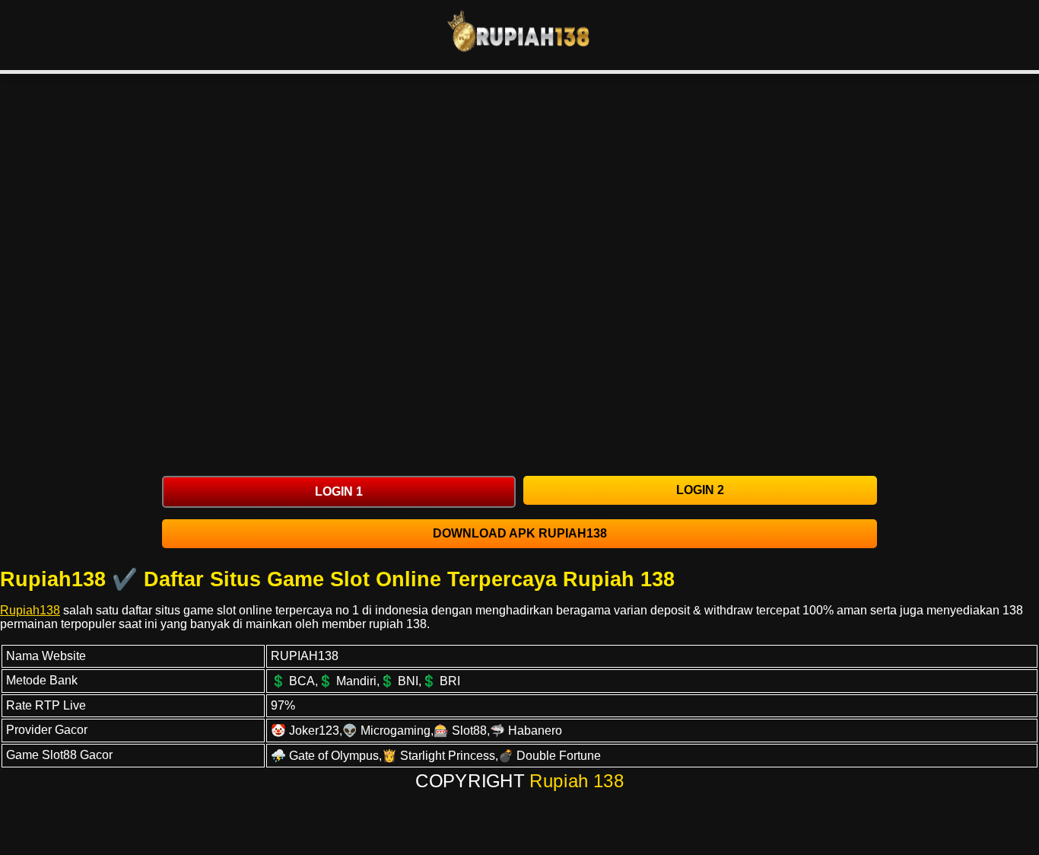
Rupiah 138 (576, 781)
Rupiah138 (30, 610)
